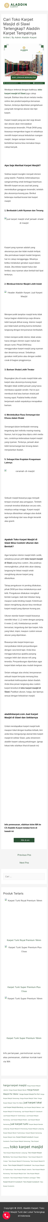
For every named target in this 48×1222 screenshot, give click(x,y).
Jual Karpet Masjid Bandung (13, 1107)
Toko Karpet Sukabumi (31, 1182)
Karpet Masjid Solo (9, 1137)
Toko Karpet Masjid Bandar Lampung (15, 1153)
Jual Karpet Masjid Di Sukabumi (32, 1111)
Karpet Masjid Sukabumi (25, 1137)
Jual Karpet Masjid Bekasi (32, 1107)
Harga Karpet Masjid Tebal (28, 1098)
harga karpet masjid (14, 1085)
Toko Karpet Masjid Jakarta (22, 1169)
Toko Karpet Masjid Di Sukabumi (19, 1165)
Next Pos (24, 862)
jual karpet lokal (33, 1102)
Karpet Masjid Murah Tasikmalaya (14, 1133)
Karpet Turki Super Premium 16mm (24, 1038)
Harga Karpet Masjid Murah (17, 1090)
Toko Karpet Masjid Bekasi (19, 1157)
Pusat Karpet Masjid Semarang (20, 1141)
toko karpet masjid (26, 1147)
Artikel (6, 37)
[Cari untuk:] (24, 876)
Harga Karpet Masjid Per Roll (29, 1094)
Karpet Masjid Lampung (36, 1129)
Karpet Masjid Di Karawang (19, 1129)
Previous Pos (24, 855)
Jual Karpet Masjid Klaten (18, 1120)
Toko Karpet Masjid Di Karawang (19, 1161)
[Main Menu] (42, 5)
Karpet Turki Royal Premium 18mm (24, 940)
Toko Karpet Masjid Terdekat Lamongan (23, 1178)
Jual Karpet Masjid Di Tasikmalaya (14, 1116)
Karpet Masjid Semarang (34, 1133)
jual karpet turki (19, 1124)
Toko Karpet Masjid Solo (18, 1173)
